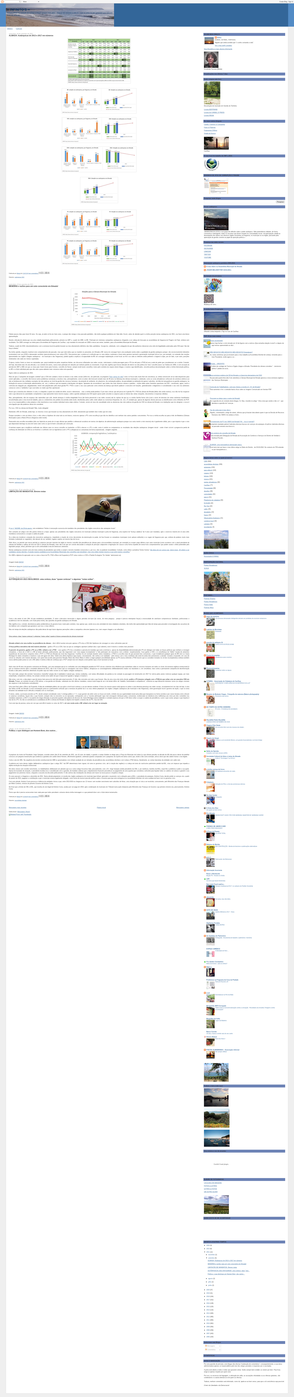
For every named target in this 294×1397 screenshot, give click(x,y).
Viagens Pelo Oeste (213, 725)
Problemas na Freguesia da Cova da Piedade (222, 980)
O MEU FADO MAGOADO (214, 828)
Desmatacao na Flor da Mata (224, 995)
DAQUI (21, 562)
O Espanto (218, 797)
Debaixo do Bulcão (213, 844)
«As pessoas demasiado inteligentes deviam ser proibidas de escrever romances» (241, 618)
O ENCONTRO (220, 925)
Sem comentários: (33, 273)
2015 (208, 1306)
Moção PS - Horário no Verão (215, 875)
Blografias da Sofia (213, 1019)
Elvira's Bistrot (211, 1037)
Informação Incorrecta (214, 870)
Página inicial (101, 807)
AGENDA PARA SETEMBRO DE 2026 (218, 722)
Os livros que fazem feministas (215, 881)
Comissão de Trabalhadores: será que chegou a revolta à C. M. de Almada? (235, 387)
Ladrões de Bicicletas (214, 629)
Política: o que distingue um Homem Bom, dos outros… (33, 731)
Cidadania (209, 782)
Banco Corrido (211, 1032)
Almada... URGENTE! (217, 364)
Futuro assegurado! (216, 340)
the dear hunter (211, 795)
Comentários (211, 1349)
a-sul (208, 993)
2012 (208, 1317)
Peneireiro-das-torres (222, 696)
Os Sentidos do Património (216, 936)
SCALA (206, 568)
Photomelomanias (212, 668)
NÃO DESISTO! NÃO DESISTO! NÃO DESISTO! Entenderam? (231, 352)
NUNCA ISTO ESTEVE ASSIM (224, 644)
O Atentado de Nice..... (222, 951)
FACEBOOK (208, 245)
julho (210, 1282)
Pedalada (218, 631)
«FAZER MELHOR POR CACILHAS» (218, 270)
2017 (208, 1300)
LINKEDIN (207, 251)
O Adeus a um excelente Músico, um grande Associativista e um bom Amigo (238, 740)
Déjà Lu (209, 967)
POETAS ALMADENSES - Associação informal (222, 1050)
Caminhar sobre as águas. (223, 670)
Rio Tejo (206, 506)
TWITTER (207, 254)
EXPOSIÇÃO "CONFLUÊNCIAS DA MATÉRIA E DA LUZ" (232, 683)
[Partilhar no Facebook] (46, 273)
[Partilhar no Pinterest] (48, 273)
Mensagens (211, 1346)
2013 (208, 1313)
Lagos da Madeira (221, 1020)
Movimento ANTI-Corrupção (216, 1006)
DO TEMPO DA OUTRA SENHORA (218, 707)
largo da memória (212, 616)
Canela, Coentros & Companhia (214, 124)
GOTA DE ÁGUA (212, 910)
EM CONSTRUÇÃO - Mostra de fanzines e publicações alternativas (236, 846)
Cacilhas (207, 485)
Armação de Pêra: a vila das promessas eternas (230, 784)
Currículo (19, 29)
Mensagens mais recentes (17, 807)
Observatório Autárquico (212, 518)
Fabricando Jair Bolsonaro (223, 859)
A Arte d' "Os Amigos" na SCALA (225, 758)
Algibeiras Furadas (213, 923)
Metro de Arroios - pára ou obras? (216, 963)
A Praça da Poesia (212, 831)
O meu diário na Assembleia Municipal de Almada (224, 266)
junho (210, 1285)
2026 (208, 1245)
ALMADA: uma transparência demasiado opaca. (226, 445)
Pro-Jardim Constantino (214, 962)
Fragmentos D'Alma (210, 130)
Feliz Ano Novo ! (220, 1039)
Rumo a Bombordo (213, 874)
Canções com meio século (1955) (216, 753)
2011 (208, 1320)
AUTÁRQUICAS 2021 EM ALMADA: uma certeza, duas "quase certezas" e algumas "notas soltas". (51, 579)
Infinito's (10, 29)
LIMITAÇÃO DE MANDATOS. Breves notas (27, 491)
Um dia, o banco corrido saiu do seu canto (219, 1033)
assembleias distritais (21, 800)
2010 (208, 1323)
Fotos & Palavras (210, 127)
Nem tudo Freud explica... (215, 884)
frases (206, 515)
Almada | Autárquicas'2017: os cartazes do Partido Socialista (234, 886)
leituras (206, 476)
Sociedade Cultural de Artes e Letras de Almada (223, 756)
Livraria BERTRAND (210, 109)
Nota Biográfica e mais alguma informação (218, 49)
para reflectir (208, 470)
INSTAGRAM (208, 248)
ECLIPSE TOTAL (220, 833)
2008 (208, 1330)
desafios (207, 491)
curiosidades (208, 494)
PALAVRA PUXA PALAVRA (215, 720)
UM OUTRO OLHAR (211, 1192)
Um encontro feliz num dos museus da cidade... (230, 727)
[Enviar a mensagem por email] (40, 273)
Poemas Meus (209, 607)
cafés (206, 509)
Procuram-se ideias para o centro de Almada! (225, 398)
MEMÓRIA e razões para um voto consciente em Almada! (33, 286)
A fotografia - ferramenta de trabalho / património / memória (233, 938)
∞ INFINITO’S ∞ (18, 9)
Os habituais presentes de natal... (225, 771)
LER (207, 879)
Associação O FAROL (211, 556)
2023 (208, 1249)
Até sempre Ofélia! (221, 1052)
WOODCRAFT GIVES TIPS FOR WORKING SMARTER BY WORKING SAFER (239, 815)
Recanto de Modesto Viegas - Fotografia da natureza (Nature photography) (232, 694)
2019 (208, 1293)
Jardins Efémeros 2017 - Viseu (224, 912)
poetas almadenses (210, 482)
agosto (210, 1278)
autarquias (207, 467)
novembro (211, 1254)
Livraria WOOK (209, 115)
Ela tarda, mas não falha (222, 899)
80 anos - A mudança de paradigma (226, 709)
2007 (208, 1333)
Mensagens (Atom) (23, 812)
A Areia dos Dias (212, 808)
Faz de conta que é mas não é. (220, 410)
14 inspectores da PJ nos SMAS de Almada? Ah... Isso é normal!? (232, 421)
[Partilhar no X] (44, 273)
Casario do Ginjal (212, 738)
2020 (208, 1290)
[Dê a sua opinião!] (42, 273)
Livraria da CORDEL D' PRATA (214, 112)
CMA (205, 461)
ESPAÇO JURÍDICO (213, 949)
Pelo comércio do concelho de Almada (222, 433)
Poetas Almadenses (210, 565)
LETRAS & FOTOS (210, 1189)
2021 (208, 1252)
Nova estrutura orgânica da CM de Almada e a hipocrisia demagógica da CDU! (236, 375)
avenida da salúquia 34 (214, 642)
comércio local (209, 521)
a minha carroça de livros (215, 769)
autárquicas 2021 (19, 277)
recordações (208, 527)
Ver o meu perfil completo (223, 45)
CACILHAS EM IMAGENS (213, 1183)
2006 (208, 1337)
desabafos (207, 512)
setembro (211, 1258)
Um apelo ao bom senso (214, 810)
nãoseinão (210, 897)
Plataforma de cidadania (212, 500)
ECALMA (207, 503)
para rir (206, 497)
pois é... (209, 857)
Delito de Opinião (212, 751)
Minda (219, 37)
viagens (206, 473)
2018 (208, 1296)
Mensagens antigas (182, 807)
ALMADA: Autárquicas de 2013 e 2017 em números (31, 35)
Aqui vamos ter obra (116, 377)
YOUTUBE (207, 257)
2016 (208, 1303)
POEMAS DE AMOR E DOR (216, 826)
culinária (206, 524)
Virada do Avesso (210, 133)
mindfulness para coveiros (223, 657)
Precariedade (208, 488)
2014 (208, 1310)
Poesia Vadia (208, 604)
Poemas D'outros (209, 598)
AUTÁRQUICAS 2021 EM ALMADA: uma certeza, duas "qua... (229, 1271)
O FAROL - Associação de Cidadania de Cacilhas (223, 681)
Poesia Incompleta (213, 655)
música (206, 479)
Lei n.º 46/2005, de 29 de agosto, (21, 528)
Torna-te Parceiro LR (221, 982)
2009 (208, 1327)
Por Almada (210, 813)
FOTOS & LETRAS (210, 1186)
